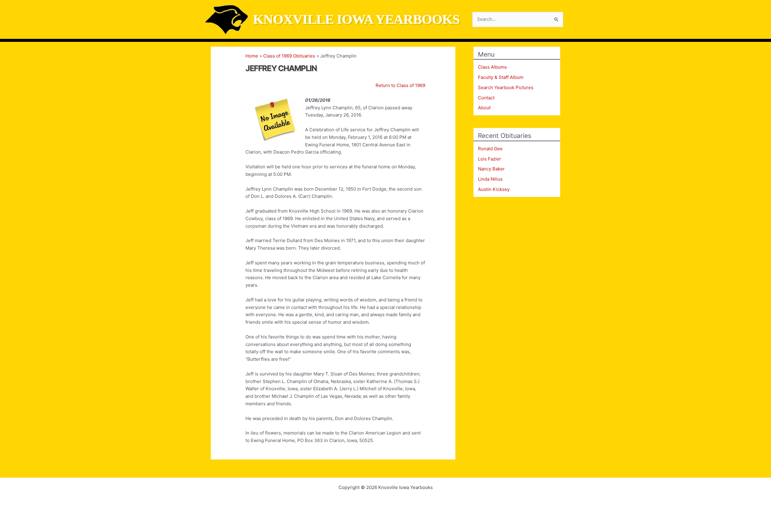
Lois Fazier (489, 159)
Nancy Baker (491, 169)
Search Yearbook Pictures (505, 87)
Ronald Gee (490, 148)
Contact (486, 98)
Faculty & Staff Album (500, 77)
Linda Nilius (490, 179)
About (484, 108)
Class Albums (492, 67)
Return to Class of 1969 (400, 85)
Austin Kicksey (494, 189)
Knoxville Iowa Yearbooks (356, 19)
